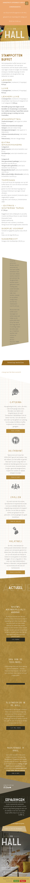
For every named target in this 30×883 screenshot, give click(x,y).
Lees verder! (15, 640)
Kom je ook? (15, 773)
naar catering (15, 431)
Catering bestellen (15, 362)
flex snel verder (15, 728)
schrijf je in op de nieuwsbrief (13, 829)
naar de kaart (15, 477)
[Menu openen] (26, 3)
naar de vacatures (15, 572)
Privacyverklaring (7, 869)
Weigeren (23, 881)
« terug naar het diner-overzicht (11, 372)
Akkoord (16, 881)
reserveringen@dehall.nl (13, 872)
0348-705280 (8, 874)
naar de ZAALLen (16, 521)
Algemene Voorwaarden (9, 867)
